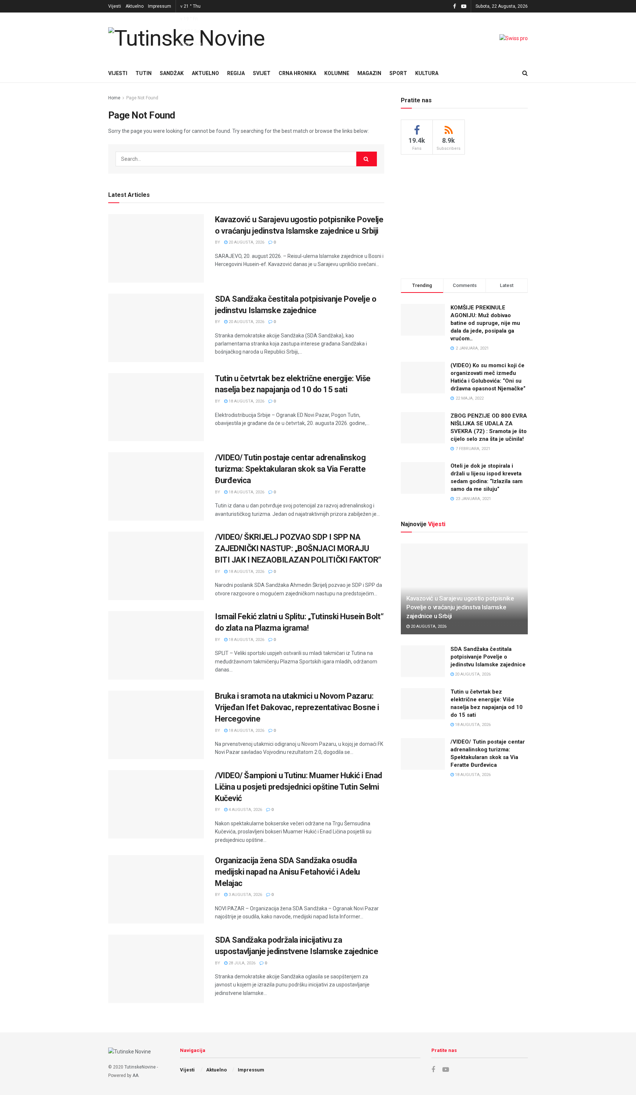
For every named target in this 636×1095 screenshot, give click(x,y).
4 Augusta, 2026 (244, 809)
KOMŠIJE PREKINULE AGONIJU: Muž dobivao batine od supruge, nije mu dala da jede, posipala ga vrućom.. (485, 323)
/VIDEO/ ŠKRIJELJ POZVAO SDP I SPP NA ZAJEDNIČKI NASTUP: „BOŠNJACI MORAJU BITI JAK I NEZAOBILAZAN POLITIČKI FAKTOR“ (298, 548)
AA (135, 1075)
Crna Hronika (297, 73)
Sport (398, 73)
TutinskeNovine (140, 1067)
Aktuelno (135, 6)
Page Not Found (142, 97)
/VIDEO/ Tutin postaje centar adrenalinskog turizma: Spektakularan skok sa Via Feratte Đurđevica (290, 469)
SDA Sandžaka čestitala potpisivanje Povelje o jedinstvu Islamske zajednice (488, 657)
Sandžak (172, 73)
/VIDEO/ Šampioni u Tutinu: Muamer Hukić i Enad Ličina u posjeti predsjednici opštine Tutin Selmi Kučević (298, 787)
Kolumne (336, 73)
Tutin (143, 73)
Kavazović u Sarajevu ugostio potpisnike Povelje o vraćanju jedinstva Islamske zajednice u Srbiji (460, 607)
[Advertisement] (464, 215)
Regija (236, 73)
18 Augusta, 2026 (245, 401)
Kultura (426, 73)
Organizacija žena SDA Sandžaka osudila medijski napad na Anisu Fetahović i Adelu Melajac (287, 872)
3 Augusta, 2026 (244, 894)
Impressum (159, 6)
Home (114, 97)
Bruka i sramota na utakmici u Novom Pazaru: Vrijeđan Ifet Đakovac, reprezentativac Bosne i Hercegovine (297, 707)
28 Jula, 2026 (241, 963)
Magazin (369, 73)
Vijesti (114, 6)
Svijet (262, 73)
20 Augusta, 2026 (245, 242)
